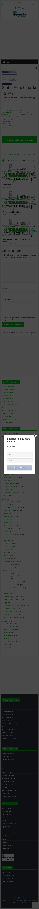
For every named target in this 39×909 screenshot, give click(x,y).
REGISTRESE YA (19, 467)
